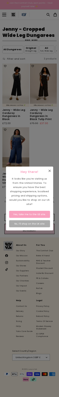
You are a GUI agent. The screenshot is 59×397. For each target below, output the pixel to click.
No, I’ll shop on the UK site (29, 223)
